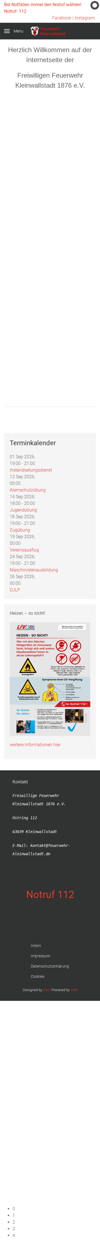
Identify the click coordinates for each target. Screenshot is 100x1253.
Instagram (85, 18)
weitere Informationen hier (35, 744)
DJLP (15, 590)
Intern (36, 945)
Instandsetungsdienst (31, 470)
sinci (47, 990)
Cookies (37, 976)
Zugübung (20, 530)
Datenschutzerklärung (50, 966)
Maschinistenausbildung (34, 570)
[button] (54, 1209)
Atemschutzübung (28, 490)
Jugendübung (23, 510)
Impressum (40, 956)
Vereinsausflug (24, 550)
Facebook (61, 18)
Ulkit (74, 990)
